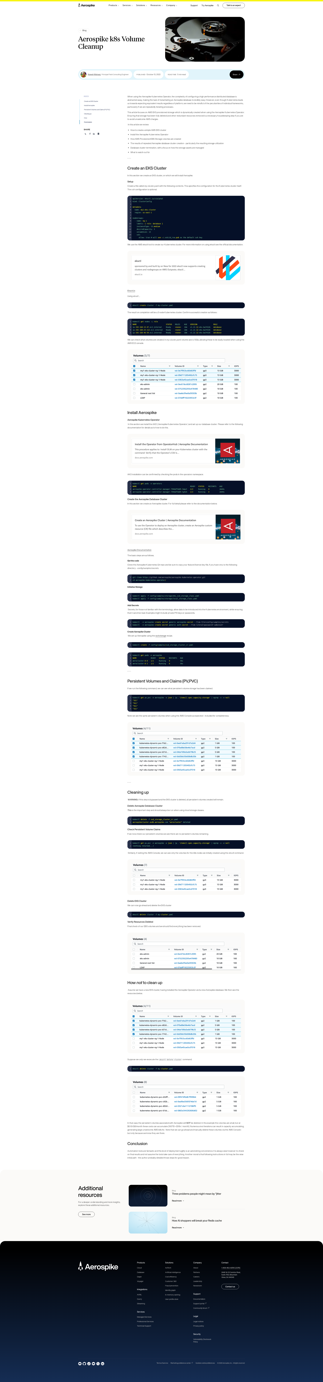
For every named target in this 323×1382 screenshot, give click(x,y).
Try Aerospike (207, 5)
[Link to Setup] (135, 181)
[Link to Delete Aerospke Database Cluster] (164, 805)
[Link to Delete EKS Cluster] (148, 901)
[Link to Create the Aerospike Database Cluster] (169, 499)
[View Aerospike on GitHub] (84, 1363)
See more (86, 1214)
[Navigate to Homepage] (86, 5)
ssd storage (160, 635)
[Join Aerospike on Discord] (80, 1363)
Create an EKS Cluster (91, 101)
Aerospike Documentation (139, 550)
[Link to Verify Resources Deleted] (155, 921)
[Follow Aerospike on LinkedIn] (102, 1363)
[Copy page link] (98, 133)
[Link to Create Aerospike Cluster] (152, 631)
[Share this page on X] (85, 134)
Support (194, 5)
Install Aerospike (89, 105)
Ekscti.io (131, 290)
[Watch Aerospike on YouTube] (93, 1363)
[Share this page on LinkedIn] (94, 133)
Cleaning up (87, 114)
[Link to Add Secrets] (140, 605)
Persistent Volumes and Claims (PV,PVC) (97, 110)
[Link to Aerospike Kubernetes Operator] (161, 419)
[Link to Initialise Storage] (144, 587)
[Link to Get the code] (140, 560)
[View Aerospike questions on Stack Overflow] (89, 1363)
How (85, 118)
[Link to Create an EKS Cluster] (169, 168)
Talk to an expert (233, 5)
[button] (218, 5)
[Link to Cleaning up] (151, 792)
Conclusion (88, 122)
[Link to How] (164, 982)
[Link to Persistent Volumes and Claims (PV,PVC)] (200, 681)
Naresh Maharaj (94, 74)
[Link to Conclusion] (149, 1143)
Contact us (230, 1286)
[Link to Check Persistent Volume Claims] (162, 829)
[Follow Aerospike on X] (98, 1363)
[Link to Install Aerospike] (159, 412)
